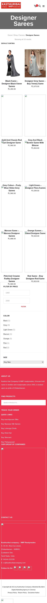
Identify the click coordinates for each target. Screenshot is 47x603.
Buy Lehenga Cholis (9, 428)
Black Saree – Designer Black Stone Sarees (12, 83)
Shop (16, 35)
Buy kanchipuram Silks (9, 419)
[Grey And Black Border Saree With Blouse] (35, 109)
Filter (23, 306)
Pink (5, 343)
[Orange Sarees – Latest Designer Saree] (35, 200)
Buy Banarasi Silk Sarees (10, 424)
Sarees (22, 35)
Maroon (6, 334)
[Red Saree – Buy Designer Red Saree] (35, 245)
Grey (5, 325)
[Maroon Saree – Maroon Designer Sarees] (11, 200)
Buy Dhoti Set (6, 433)
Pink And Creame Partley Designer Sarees (12, 278)
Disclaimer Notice (33, 592)
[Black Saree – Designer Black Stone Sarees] (11, 63)
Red (5, 347)
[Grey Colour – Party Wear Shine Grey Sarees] (11, 155)
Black (5, 321)
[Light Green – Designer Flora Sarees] (35, 155)
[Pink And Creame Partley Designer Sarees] (11, 245)
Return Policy (22, 592)
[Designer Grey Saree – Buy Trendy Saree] (35, 63)
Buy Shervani (6, 437)
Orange (6, 338)
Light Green (7, 330)
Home (10, 35)
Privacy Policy (12, 592)
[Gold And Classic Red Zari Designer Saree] (11, 109)
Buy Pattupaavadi (8, 442)
